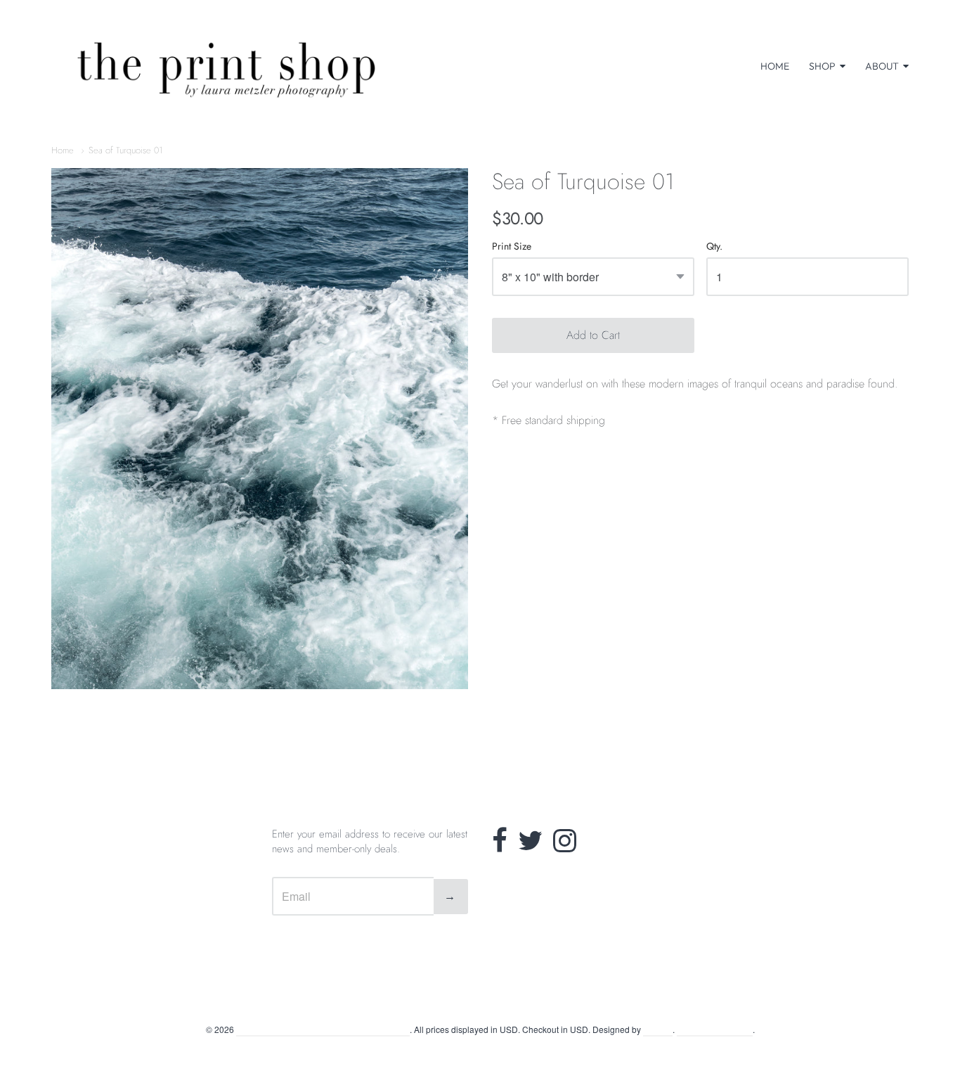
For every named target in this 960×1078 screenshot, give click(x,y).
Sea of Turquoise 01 (125, 150)
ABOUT (882, 66)
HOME (774, 66)
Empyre (658, 1029)
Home (62, 150)
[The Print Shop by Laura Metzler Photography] (227, 66)
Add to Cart (593, 335)
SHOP (822, 66)
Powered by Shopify (715, 1029)
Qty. (714, 247)
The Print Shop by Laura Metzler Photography (323, 1029)
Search (480, 996)
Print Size (511, 247)
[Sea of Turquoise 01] (259, 428)
